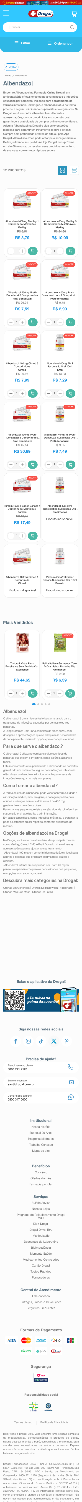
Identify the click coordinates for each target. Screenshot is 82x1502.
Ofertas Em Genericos (16, 888)
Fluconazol (66, 888)
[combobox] (40, 27)
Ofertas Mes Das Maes (16, 892)
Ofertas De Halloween (45, 888)
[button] (6, 13)
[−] (11, 251)
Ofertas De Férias (42, 892)
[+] (22, 251)
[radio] (62, 170)
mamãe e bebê (31, 1442)
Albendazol (21, 76)
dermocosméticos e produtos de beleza (53, 1438)
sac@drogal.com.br (49, 1479)
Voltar (13, 67)
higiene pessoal (12, 1442)
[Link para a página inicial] (8, 75)
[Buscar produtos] (72, 27)
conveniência (48, 1442)
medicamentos (16, 1438)
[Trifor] (41, 2)
